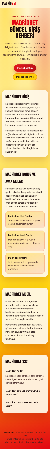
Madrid (9, 4)
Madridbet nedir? (14, 370)
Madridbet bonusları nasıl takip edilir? (21, 404)
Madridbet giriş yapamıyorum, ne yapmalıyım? (22, 392)
